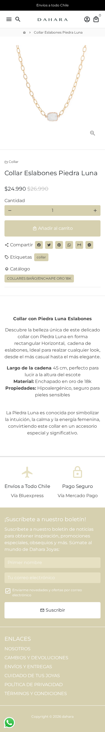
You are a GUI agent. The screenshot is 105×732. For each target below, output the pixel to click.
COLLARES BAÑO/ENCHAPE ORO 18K (39, 278)
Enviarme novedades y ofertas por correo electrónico (47, 592)
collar (41, 257)
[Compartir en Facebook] (39, 245)
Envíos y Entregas (28, 666)
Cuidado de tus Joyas (32, 675)
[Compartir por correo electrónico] (79, 245)
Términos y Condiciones (35, 693)
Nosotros (17, 648)
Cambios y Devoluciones (36, 657)
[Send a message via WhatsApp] (9, 722)
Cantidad (14, 200)
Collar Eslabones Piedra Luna (58, 32)
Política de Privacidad (33, 684)
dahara (68, 716)
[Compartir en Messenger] (89, 245)
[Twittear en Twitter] (49, 245)
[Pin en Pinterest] (59, 245)
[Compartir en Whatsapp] (69, 245)
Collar (11, 162)
